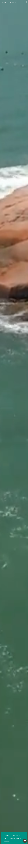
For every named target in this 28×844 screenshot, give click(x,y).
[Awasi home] (13, 2)
